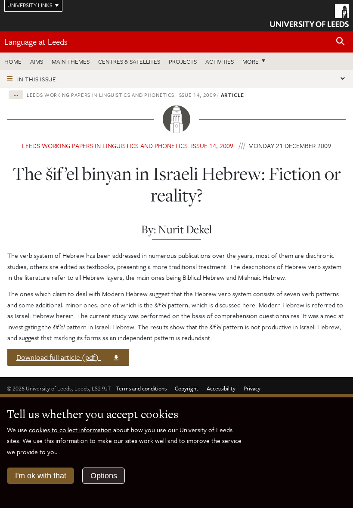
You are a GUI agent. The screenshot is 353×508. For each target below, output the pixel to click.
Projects (183, 61)
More (256, 61)
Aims (36, 61)
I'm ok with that (40, 475)
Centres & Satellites (129, 61)
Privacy (252, 388)
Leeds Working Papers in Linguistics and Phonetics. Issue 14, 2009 (121, 95)
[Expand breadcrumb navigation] (16, 94)
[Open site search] (340, 41)
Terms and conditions (141, 388)
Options (103, 475)
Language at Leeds (36, 41)
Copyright (186, 388)
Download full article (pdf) (60, 358)
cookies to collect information (70, 429)
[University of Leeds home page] (309, 15)
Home (13, 61)
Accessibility (221, 388)
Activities (219, 61)
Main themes (71, 61)
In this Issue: (38, 79)
